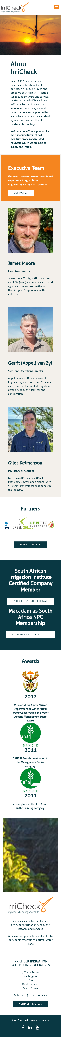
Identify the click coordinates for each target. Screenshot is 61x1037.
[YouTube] (37, 1027)
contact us (21, 192)
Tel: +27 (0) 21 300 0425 (31, 995)
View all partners (30, 544)
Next (51, 524)
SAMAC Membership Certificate (30, 634)
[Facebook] (23, 1027)
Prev (10, 524)
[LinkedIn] (30, 1027)
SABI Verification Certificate (30, 601)
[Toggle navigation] (56, 7)
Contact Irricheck (30, 1003)
